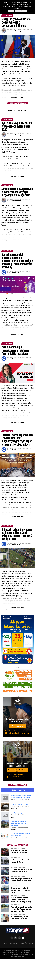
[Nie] (33, 7)
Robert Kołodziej (15, 272)
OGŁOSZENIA (5, 943)
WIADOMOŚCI (24, 943)
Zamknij (11, 11)
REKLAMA (31, 943)
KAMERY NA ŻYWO (14, 943)
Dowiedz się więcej (21, 11)
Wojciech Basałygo (16, 31)
